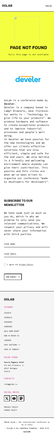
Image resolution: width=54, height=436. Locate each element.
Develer (9, 103)
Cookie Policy (10, 410)
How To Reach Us (11, 335)
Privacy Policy (26, 264)
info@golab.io (10, 384)
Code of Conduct (11, 349)
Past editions (10, 345)
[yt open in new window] (14, 398)
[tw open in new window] (7, 398)
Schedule (8, 317)
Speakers (8, 322)
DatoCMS (27, 432)
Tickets (7, 313)
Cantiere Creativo (28, 428)
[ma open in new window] (21, 398)
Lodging (7, 340)
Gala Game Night (11, 331)
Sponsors (8, 326)
